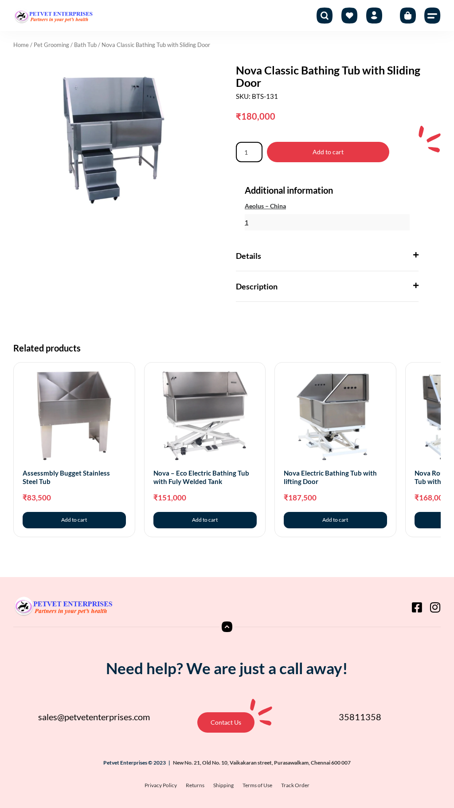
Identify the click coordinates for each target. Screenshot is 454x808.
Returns (195, 785)
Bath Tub (85, 44)
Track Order (295, 785)
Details (248, 256)
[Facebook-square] (417, 607)
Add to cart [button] (74, 519)
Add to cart (328, 152)
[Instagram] (435, 607)
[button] (433, 15)
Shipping (223, 785)
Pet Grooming (51, 44)
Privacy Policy (161, 785)
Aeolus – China (265, 206)
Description (257, 286)
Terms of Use (257, 785)
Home (21, 44)
